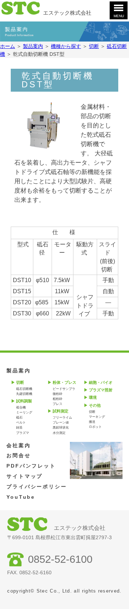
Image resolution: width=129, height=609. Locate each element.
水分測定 (59, 433)
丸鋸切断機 (24, 394)
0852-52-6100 (60, 559)
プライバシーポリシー (36, 486)
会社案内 (18, 445)
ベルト (21, 422)
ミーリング (24, 412)
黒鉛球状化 (61, 427)
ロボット (95, 427)
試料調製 (24, 401)
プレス (57, 404)
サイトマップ (24, 476)
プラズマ (22, 433)
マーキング (97, 417)
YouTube (20, 497)
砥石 (19, 417)
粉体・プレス (64, 382)
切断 (20, 382)
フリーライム (62, 417)
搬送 (92, 422)
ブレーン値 (61, 422)
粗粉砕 (57, 399)
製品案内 (18, 370)
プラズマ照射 (101, 390)
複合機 (21, 407)
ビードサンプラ (64, 389)
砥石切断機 (24, 389)
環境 (93, 397)
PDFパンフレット (31, 466)
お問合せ (18, 455)
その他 (95, 405)
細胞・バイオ (101, 382)
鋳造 (19, 427)
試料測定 (60, 411)
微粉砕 (57, 394)
